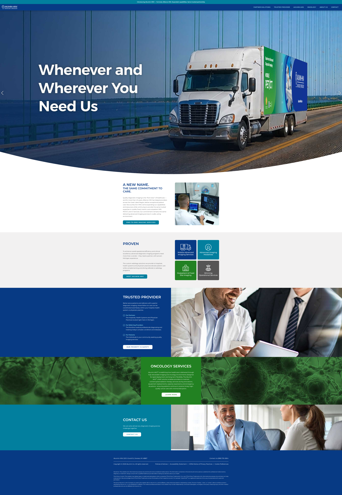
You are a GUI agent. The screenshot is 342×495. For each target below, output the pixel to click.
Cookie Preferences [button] (221, 464)
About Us (324, 7)
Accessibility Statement (178, 464)
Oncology (311, 7)
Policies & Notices (161, 464)
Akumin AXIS (298, 7)
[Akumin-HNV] (9, 7)
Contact (334, 7)
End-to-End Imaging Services (141, 222)
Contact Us (132, 434)
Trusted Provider (282, 7)
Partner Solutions (262, 7)
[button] (2, 93)
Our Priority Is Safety (138, 347)
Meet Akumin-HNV (135, 276)
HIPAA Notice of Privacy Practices (200, 464)
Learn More (171, 395)
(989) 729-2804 (223, 458)
